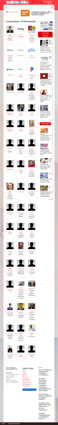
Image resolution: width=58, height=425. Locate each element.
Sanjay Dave (10, 289)
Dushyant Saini (31, 334)
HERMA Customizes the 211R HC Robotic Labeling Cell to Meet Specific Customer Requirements (45, 114)
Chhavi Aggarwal (31, 311)
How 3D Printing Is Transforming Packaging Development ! (45, 372)
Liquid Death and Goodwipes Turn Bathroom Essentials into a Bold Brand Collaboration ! (46, 164)
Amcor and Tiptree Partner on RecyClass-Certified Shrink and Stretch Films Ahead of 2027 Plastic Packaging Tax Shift (46, 79)
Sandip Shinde (21, 232)
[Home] (12, 12)
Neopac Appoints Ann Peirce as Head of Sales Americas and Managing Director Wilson (46, 98)
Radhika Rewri (21, 334)
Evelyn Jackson (10, 252)
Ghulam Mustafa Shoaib (10, 270)
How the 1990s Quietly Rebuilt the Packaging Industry (45, 396)
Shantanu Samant (20, 149)
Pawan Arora (31, 114)
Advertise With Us (27, 383)
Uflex (31, 148)
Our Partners (25, 381)
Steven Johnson (10, 35)
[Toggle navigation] (6, 7)
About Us (24, 376)
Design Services (26, 379)
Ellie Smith (10, 75)
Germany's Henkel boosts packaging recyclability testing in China (46, 152)
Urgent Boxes (10, 232)
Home (24, 371)
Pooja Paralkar (21, 355)
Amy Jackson (21, 251)
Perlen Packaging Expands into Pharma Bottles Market (41, 11)
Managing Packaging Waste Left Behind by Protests (44, 416)
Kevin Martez (32, 213)
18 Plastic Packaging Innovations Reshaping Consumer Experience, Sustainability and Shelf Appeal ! (45, 384)
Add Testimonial (26, 384)
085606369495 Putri (10, 114)
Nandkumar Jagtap (10, 130)
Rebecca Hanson (10, 192)
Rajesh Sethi (10, 169)
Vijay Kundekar (20, 170)
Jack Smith (21, 213)
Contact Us (25, 386)
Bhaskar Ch (32, 288)
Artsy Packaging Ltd (21, 36)
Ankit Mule (32, 354)
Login (34, 2)
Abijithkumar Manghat (21, 269)
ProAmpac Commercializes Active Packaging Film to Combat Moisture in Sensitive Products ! (46, 137)
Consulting (25, 377)
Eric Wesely (21, 92)
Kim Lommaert (31, 56)
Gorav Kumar (31, 232)
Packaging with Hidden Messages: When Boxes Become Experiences (45, 406)
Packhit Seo (10, 213)
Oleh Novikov (21, 75)
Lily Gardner (32, 192)
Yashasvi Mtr (10, 149)
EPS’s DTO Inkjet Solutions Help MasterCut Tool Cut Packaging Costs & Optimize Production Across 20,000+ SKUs (46, 46)
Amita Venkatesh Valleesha (21, 289)
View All (50, 120)
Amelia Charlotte (20, 130)
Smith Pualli (10, 92)
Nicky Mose (32, 251)
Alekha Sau (21, 55)
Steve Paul (21, 192)
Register (39, 2)
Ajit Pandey (10, 333)
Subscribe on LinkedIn (29, 389)
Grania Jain (10, 354)
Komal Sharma (32, 170)
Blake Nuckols (32, 93)
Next (27, 3)
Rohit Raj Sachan (20, 313)
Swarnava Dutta (31, 35)
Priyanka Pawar (31, 269)
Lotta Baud (10, 55)
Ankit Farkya (10, 312)
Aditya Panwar (32, 130)
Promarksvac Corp (32, 75)
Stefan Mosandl (21, 114)
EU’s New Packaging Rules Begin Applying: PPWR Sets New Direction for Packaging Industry (46, 191)
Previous (26, 3)
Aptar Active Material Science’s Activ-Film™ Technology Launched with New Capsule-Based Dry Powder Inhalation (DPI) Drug (46, 63)
